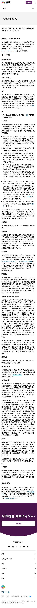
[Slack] (6, 2)
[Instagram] (13, 547)
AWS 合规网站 (9, 498)
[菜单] (34, 2)
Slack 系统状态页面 (25, 261)
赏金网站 (30, 196)
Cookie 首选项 (15, 596)
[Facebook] (16, 547)
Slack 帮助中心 (17, 374)
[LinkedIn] (9, 547)
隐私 (2, 596)
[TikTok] (28, 547)
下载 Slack (4, 592)
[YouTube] (24, 547)
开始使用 (28, 3)
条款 (7, 596)
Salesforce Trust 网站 (8, 261)
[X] (20, 547)
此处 (33, 105)
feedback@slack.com (8, 51)
